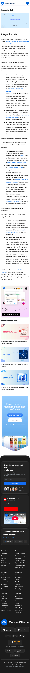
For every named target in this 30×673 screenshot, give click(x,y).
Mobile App (4, 608)
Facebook (9, 541)
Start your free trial (15, 415)
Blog (2, 596)
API (16, 575)
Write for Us (18, 605)
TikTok (22, 156)
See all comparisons (6, 588)
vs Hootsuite (4, 575)
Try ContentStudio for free (11, 314)
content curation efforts (16, 167)
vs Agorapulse (5, 582)
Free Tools (4, 603)
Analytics (3, 558)
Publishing (4, 553)
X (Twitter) (19, 541)
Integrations (18, 584)
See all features (19, 567)
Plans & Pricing (19, 598)
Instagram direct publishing (14, 201)
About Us (17, 596)
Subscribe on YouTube (11, 509)
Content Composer (20, 560)
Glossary (3, 601)
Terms (11, 662)
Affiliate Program (19, 608)
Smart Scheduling (20, 556)
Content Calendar (20, 553)
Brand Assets (18, 610)
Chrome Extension (6, 610)
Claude (17, 579)
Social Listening (5, 563)
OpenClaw (18, 582)
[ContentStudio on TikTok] (23, 636)
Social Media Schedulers (10, 537)
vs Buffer (3, 579)
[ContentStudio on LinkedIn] (16, 636)
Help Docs (4, 598)
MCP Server (18, 577)
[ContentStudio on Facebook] (6, 636)
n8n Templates (19, 586)
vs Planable (4, 584)
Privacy (6, 662)
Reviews (17, 601)
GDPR (15, 662)
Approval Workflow (20, 563)
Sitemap (19, 664)
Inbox (2, 560)
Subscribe (15, 483)
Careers (17, 603)
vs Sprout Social (5, 577)
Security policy (12, 664)
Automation (18, 558)
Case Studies (4, 605)
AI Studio (3, 556)
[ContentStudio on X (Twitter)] (9, 636)
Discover (3, 565)
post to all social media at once (16, 162)
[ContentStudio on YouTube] (20, 636)
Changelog (18, 589)
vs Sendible (4, 586)
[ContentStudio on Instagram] (13, 636)
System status (21, 662)
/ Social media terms (6, 7)
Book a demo (15, 420)
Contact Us (18, 612)
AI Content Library (20, 565)
